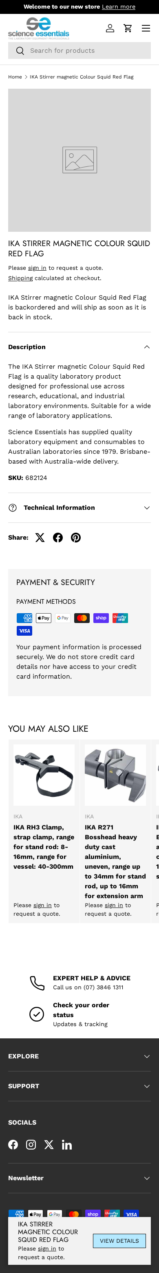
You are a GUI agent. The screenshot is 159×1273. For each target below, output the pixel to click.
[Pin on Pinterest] (76, 538)
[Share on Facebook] (58, 538)
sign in (37, 267)
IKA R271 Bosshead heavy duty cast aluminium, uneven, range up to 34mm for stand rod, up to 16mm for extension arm (115, 861)
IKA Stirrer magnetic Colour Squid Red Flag (81, 76)
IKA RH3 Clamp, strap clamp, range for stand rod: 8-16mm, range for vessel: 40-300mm (43, 846)
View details (119, 1240)
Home (15, 76)
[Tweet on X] (40, 538)
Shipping (20, 278)
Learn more (118, 6)
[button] (128, 28)
